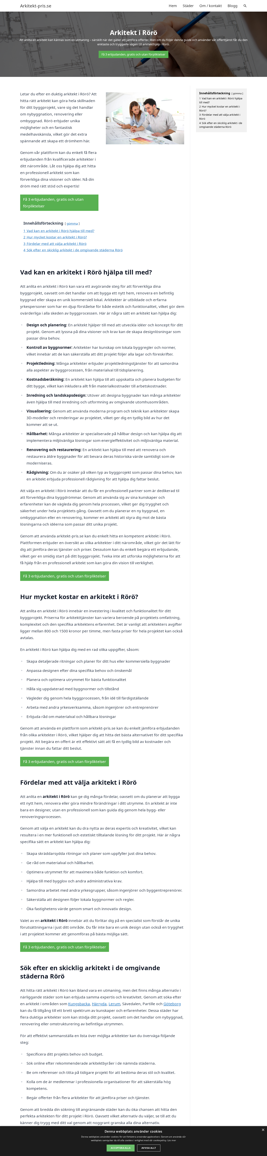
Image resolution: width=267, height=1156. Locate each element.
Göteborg (172, 1003)
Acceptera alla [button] (120, 1147)
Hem (173, 5)
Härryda (99, 1003)
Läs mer (171, 1140)
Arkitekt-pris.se (35, 6)
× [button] (263, 1130)
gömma (72, 223)
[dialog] (133, 1141)
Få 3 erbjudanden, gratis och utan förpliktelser (133, 54)
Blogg (232, 5)
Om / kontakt (210, 5)
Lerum (114, 1003)
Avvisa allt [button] (148, 1147)
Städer (188, 5)
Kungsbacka (79, 1003)
